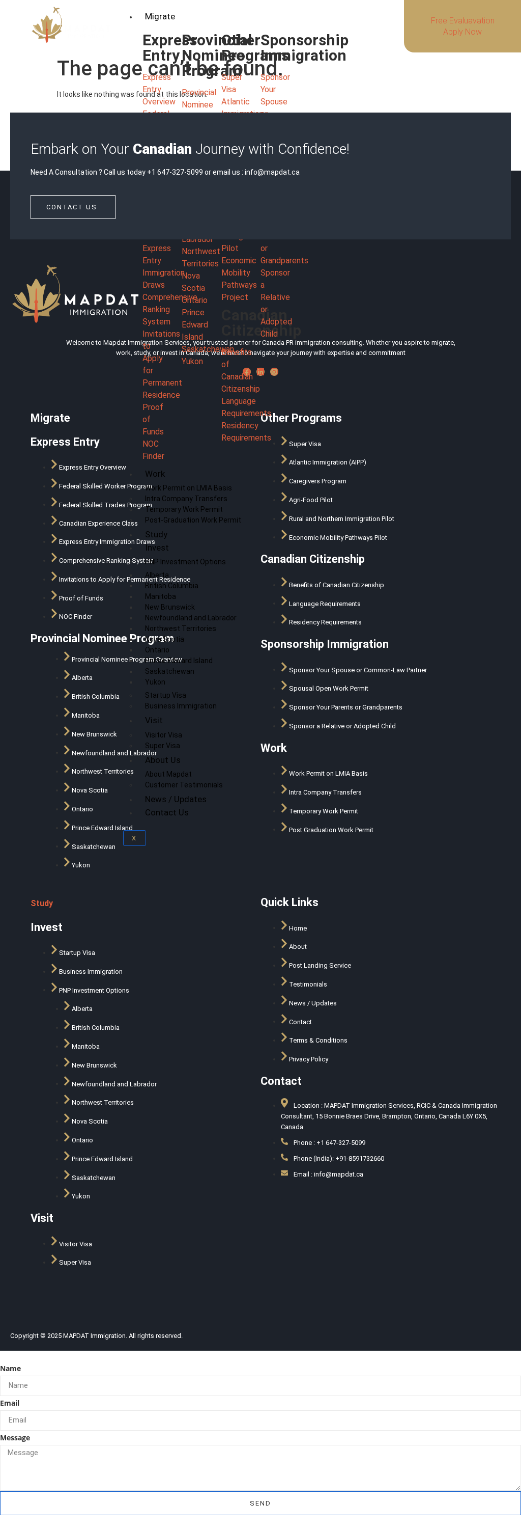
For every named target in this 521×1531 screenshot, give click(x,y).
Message (15, 1437)
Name (10, 1368)
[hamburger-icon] (377, 14)
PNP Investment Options (185, 562)
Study (156, 534)
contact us (71, 207)
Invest (157, 547)
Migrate (160, 16)
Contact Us (167, 812)
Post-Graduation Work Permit (193, 520)
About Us (163, 760)
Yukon (155, 682)
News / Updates (176, 799)
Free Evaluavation (463, 20)
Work (155, 474)
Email (9, 1403)
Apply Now (462, 32)
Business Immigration (181, 706)
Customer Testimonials (184, 785)
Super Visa (162, 746)
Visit (154, 720)
